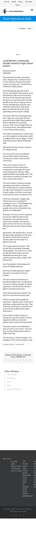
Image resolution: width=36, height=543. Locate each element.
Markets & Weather (14, 389)
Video (9, 382)
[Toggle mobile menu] (32, 10)
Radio (9, 385)
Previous (22, 28)
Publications (11, 378)
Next (29, 28)
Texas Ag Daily (12, 374)
